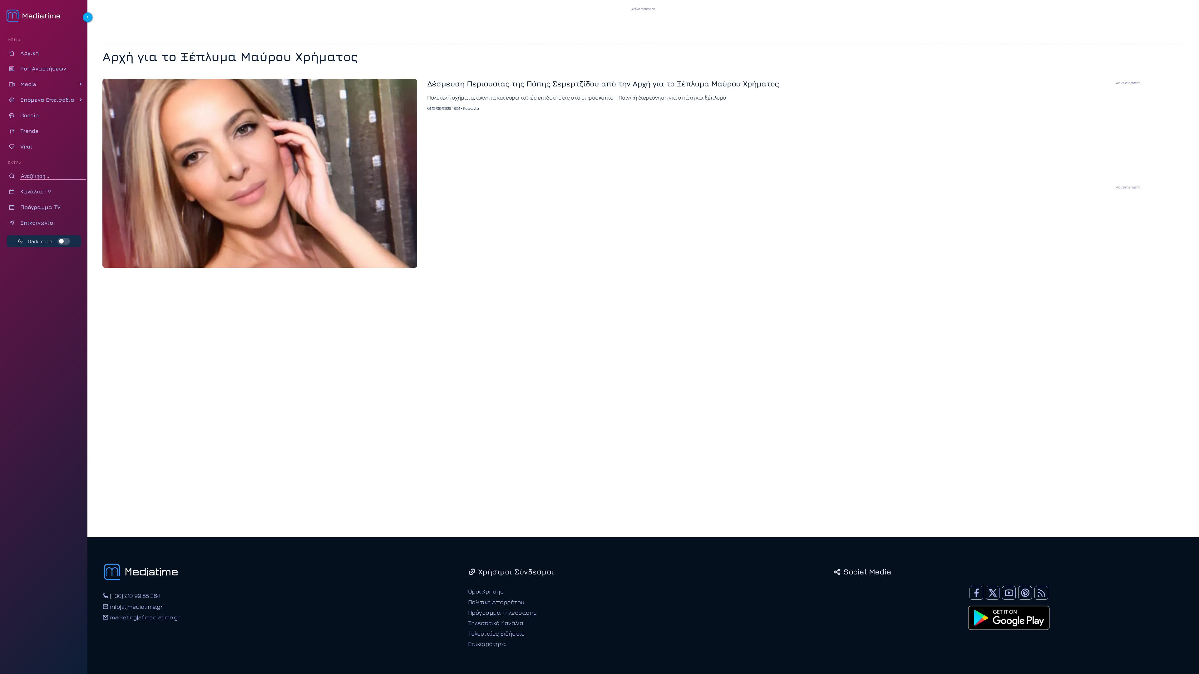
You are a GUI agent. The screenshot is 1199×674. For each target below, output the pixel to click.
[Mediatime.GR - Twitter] (992, 593)
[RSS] (1041, 593)
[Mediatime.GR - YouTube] (1009, 593)
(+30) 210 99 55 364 (134, 595)
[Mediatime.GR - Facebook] (976, 593)
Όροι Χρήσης (486, 591)
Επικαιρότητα (487, 643)
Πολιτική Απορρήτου (496, 601)
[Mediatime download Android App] (1009, 634)
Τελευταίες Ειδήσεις (496, 633)
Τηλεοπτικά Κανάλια (496, 622)
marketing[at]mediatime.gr (144, 617)
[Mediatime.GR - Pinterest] (1025, 593)
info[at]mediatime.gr (135, 606)
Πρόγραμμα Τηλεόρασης (502, 612)
